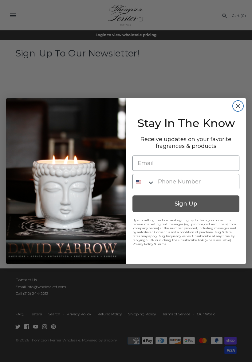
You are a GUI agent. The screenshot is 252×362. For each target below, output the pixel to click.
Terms (161, 244)
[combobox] (144, 181)
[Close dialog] (238, 106)
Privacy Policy (142, 244)
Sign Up (186, 203)
